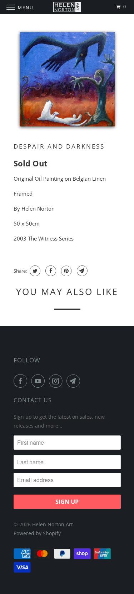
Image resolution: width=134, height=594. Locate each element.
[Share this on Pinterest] (65, 270)
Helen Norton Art (52, 524)
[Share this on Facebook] (50, 270)
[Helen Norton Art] (67, 7)
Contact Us (33, 400)
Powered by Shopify (37, 533)
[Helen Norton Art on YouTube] (39, 381)
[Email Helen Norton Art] (74, 381)
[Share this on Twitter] (34, 270)
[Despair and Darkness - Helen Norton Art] (67, 80)
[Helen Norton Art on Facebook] (22, 381)
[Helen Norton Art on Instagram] (57, 381)
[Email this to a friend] (81, 270)
